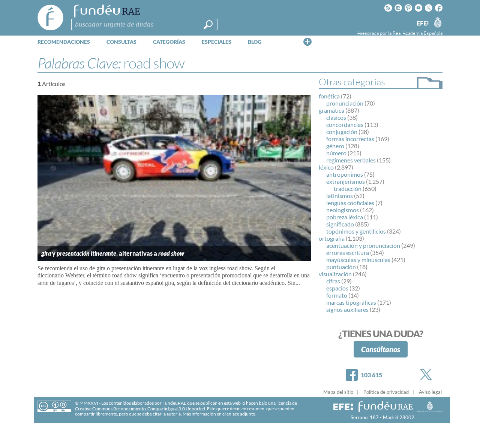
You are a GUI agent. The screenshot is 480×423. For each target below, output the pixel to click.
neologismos (342, 209)
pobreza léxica (344, 216)
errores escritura (347, 252)
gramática (331, 110)
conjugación (341, 131)
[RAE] (437, 22)
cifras (333, 280)
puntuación (341, 266)
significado (340, 224)
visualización (335, 273)
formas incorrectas (350, 138)
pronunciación (344, 103)
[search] (208, 24)
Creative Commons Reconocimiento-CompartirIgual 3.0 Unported (140, 408)
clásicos (336, 117)
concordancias (344, 124)
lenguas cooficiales (350, 202)
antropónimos (344, 174)
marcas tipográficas (351, 302)
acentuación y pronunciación (363, 245)
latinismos (339, 195)
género (335, 145)
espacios (337, 288)
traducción (348, 188)
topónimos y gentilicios (356, 231)
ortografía (332, 238)
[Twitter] (427, 374)
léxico (326, 167)
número (336, 152)
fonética (329, 96)
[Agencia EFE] (422, 24)
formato (336, 295)
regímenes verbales (351, 160)
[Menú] (307, 41)
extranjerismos (345, 181)
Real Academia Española (417, 33)
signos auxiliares (347, 309)
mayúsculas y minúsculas (358, 259)
